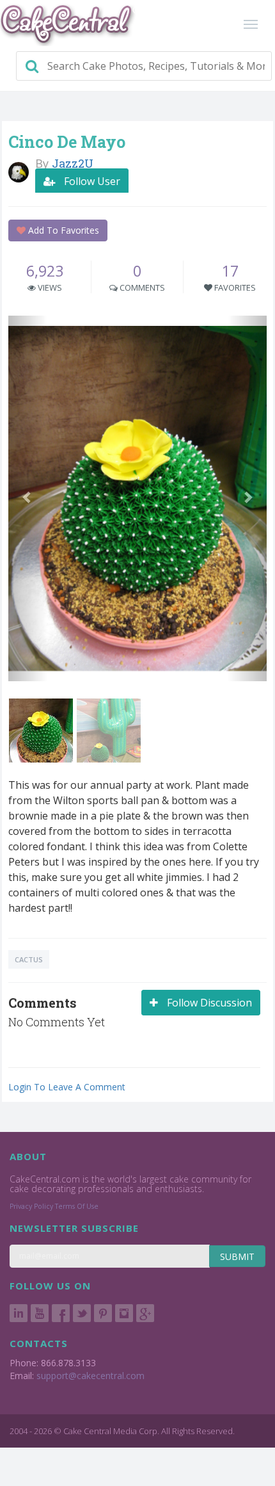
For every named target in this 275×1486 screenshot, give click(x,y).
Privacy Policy (31, 1206)
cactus (29, 959)
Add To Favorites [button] (62, 230)
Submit (237, 1256)
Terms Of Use (76, 1206)
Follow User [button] (90, 181)
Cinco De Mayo (66, 141)
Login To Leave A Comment (66, 1087)
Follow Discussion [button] (208, 1003)
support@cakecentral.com (90, 1375)
